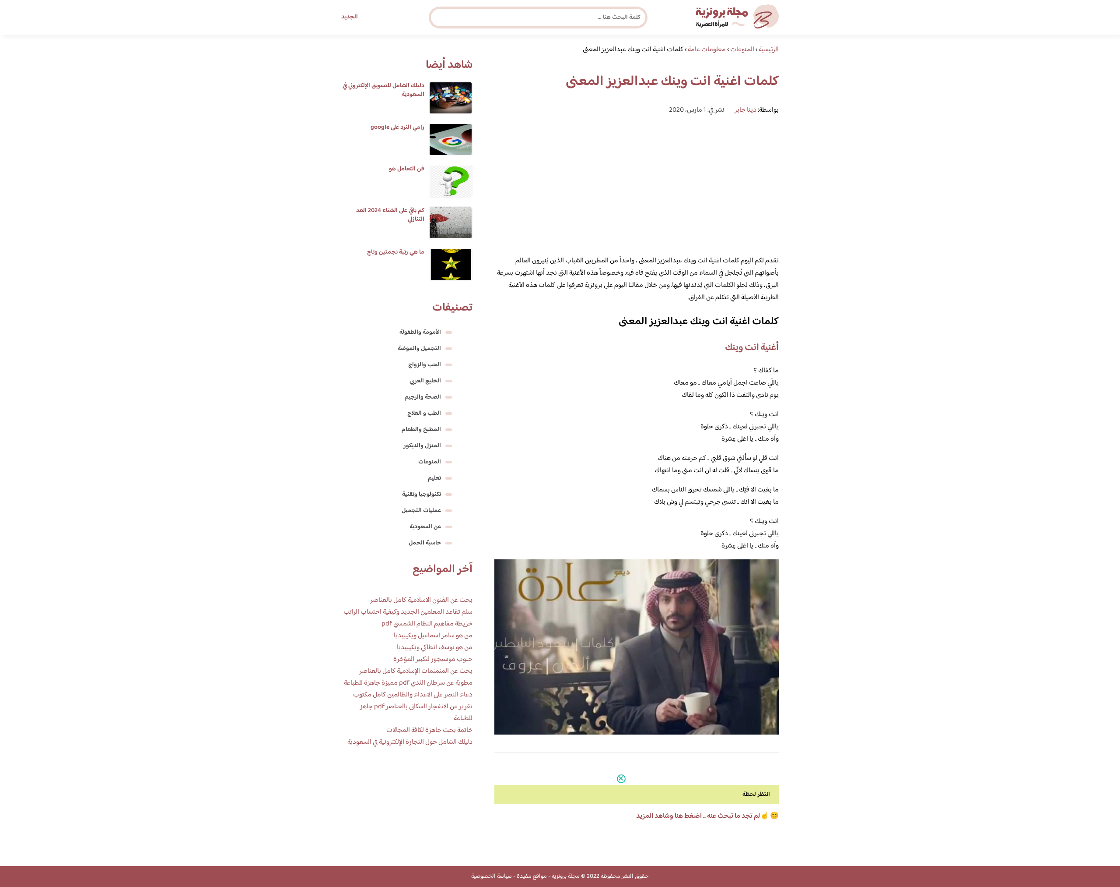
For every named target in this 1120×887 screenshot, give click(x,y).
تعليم (434, 478)
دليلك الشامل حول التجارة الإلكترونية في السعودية (409, 742)
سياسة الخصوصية (491, 876)
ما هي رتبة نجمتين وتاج (395, 252)
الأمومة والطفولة (420, 332)
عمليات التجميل (421, 510)
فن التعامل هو (406, 169)
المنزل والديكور (422, 446)
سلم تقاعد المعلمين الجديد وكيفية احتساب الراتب (407, 612)
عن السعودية (425, 527)
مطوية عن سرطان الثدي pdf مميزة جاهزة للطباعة (408, 683)
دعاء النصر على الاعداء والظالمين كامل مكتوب (412, 695)
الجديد (349, 17)
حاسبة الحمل (425, 543)
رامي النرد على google (397, 127)
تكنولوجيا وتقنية (421, 494)
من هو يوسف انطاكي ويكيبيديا (434, 648)
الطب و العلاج (424, 413)
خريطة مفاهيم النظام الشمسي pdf (427, 624)
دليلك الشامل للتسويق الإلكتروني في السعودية (383, 90)
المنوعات (429, 462)
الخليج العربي (425, 381)
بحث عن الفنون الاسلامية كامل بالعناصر (421, 600)
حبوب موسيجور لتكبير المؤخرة (432, 659)
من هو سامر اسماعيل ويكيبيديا (433, 636)
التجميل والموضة (419, 348)
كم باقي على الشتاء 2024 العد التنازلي (390, 215)
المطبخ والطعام (421, 429)
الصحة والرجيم (423, 397)
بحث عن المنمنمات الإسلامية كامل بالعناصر (415, 671)
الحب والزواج (424, 365)
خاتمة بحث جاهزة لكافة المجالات (429, 730)
